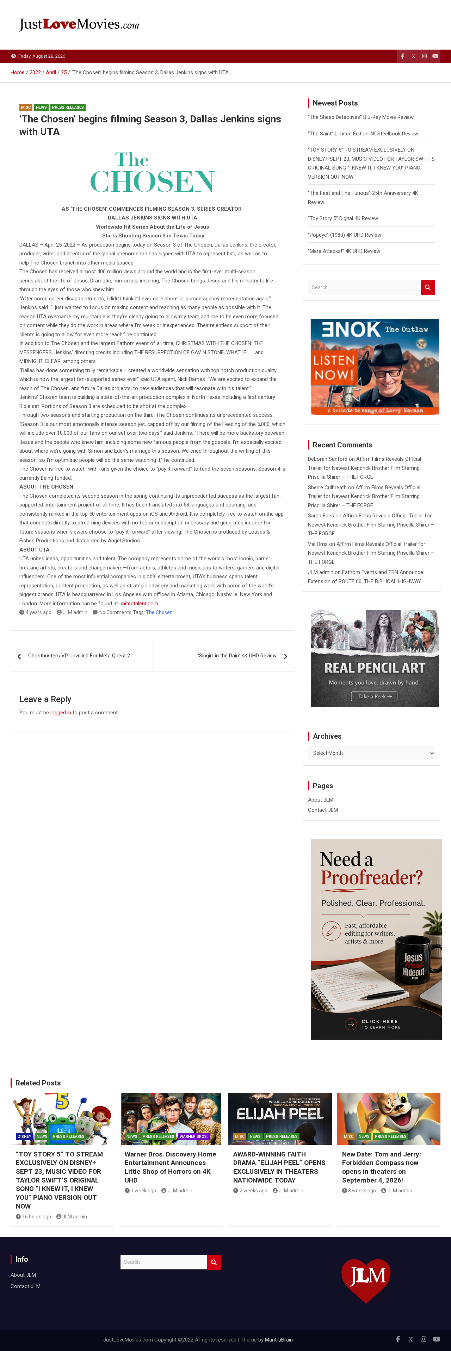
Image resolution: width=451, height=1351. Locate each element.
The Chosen (159, 612)
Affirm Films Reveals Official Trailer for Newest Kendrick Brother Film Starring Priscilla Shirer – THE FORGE (364, 468)
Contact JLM (323, 810)
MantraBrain (279, 1340)
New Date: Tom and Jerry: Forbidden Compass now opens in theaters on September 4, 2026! (381, 1167)
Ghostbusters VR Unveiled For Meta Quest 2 (79, 655)
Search (428, 287)
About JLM (320, 800)
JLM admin (75, 612)
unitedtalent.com (138, 603)
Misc (26, 107)
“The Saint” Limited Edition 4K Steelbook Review (363, 133)
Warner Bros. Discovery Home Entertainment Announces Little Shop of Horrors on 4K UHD (170, 1167)
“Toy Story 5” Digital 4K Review (343, 218)
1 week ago (143, 1190)
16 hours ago (36, 1216)
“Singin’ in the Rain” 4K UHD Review (237, 655)
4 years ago (38, 612)
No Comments (115, 612)
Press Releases (68, 107)
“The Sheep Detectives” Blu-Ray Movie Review (361, 117)
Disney (24, 1136)
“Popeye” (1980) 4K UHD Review (344, 235)
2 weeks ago (253, 1190)
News (41, 107)
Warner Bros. (194, 1136)
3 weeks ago (362, 1190)
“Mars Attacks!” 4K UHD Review (344, 251)
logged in (60, 712)
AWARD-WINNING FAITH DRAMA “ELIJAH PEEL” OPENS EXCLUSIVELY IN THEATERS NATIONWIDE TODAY (279, 1167)
